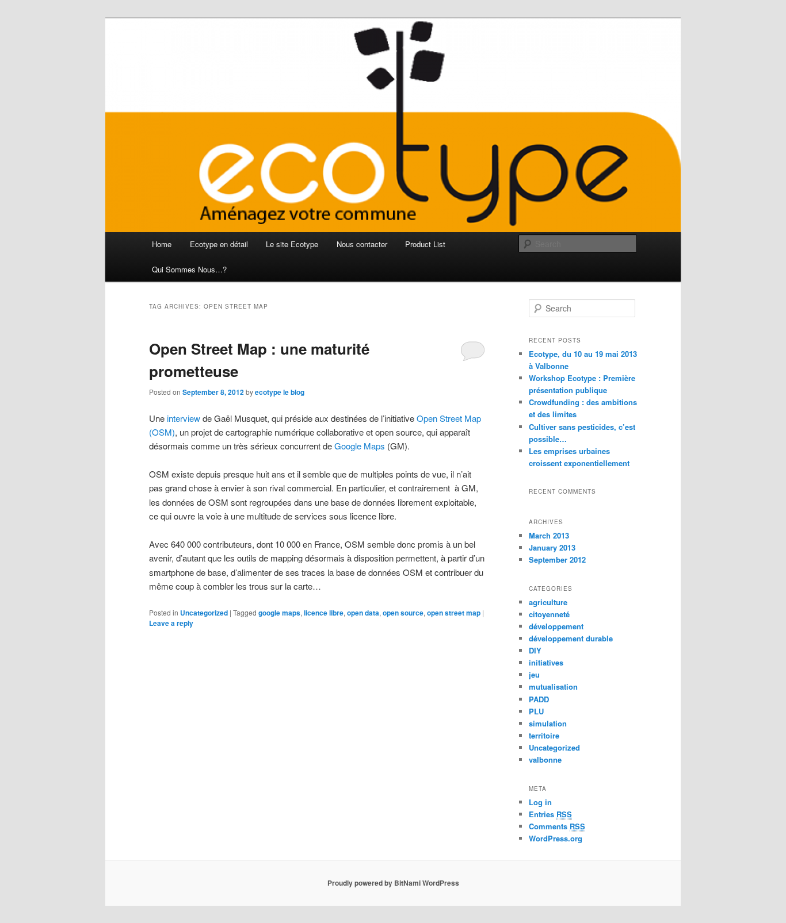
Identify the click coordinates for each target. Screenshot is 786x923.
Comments (557, 826)
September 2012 (557, 559)
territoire (544, 735)
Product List (425, 244)
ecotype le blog (279, 392)
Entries (550, 814)
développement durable (571, 638)
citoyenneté (549, 614)
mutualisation (553, 686)
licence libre (324, 612)
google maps (279, 612)
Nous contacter (362, 244)
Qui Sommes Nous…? (189, 269)
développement (556, 626)
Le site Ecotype (292, 244)
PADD (539, 699)
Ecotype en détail (219, 244)
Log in (540, 802)
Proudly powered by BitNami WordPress (393, 883)
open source (403, 612)
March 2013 (549, 535)
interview (183, 418)
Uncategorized (204, 612)
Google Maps (359, 446)
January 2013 (552, 547)
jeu (534, 674)
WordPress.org (555, 838)
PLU (536, 711)
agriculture (548, 602)
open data (363, 612)
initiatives (546, 662)
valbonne (545, 759)
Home (161, 244)
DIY (535, 650)
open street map (453, 612)
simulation (548, 723)
